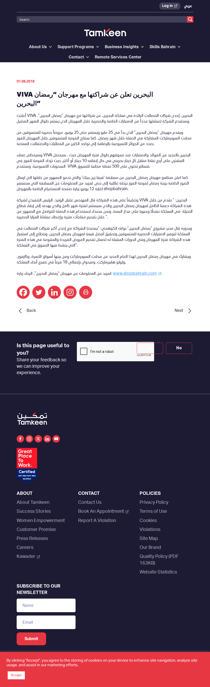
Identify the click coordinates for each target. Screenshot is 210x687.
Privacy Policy (154, 502)
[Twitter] (38, 292)
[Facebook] (23, 292)
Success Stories (34, 511)
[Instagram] (70, 292)
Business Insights (122, 47)
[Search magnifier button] (190, 19)
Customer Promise (36, 529)
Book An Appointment (101, 511)
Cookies (148, 520)
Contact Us (89, 502)
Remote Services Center (118, 57)
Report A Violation (97, 520)
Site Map (149, 538)
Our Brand (150, 547)
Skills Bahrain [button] (162, 47)
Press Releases (32, 538)
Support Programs (76, 47)
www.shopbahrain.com (135, 273)
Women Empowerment (41, 520)
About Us (38, 47)
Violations (150, 529)
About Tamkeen (33, 502)
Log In (167, 6)
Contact (76, 57)
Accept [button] (16, 675)
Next (179, 311)
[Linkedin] (54, 292)
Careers (25, 547)
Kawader (26, 556)
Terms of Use (153, 511)
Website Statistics (158, 572)
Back (31, 311)
